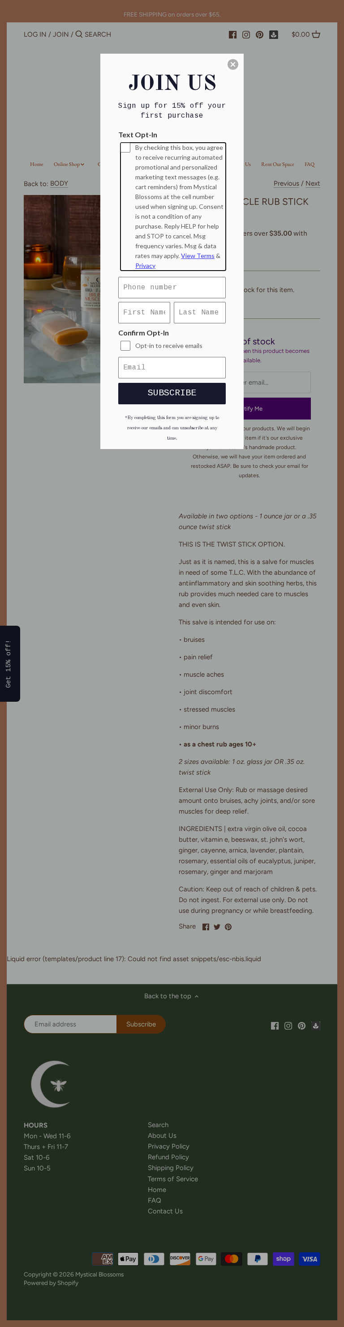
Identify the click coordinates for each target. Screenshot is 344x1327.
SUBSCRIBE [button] (172, 393)
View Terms (198, 255)
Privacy (145, 265)
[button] (233, 64)
